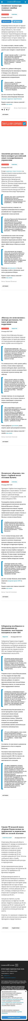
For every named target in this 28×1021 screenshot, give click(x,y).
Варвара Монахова (11, 281)
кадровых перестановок (14, 171)
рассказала (15, 425)
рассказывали (12, 268)
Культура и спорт (7, 837)
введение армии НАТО (14, 581)
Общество (14, 328)
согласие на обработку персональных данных (12, 999)
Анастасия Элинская (11, 437)
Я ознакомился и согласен (14, 1017)
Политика (14, 14)
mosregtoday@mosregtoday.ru (10, 977)
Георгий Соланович (11, 592)
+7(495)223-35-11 (6, 975)
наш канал (9, 104)
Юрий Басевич (22, 108)
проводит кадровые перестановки (11, 99)
